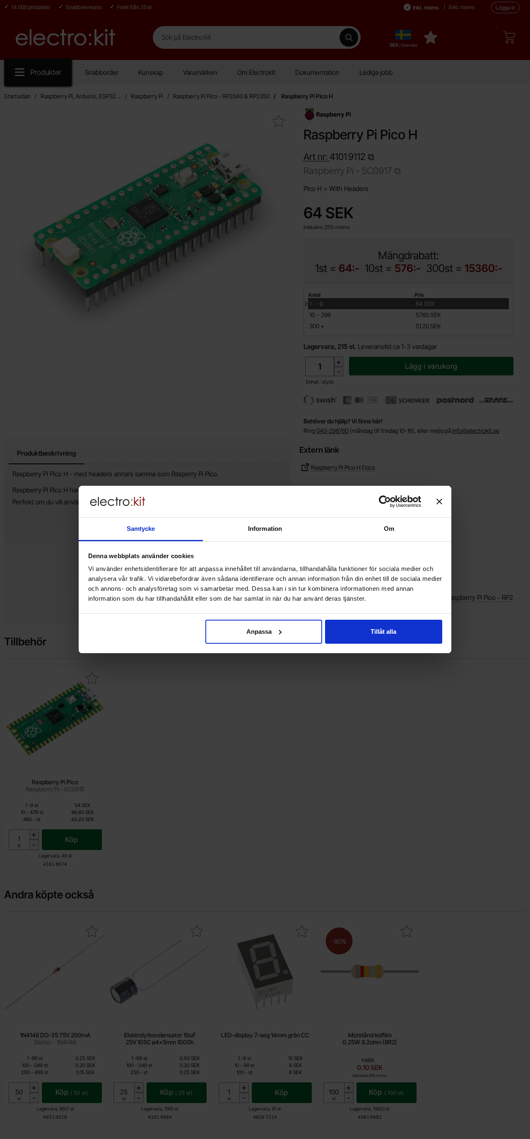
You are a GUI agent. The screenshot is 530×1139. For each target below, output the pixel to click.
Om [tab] (389, 528)
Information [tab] (265, 528)
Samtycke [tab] (141, 528)
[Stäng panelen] (439, 501)
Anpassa (259, 631)
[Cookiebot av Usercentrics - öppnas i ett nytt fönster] (385, 501)
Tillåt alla (383, 631)
